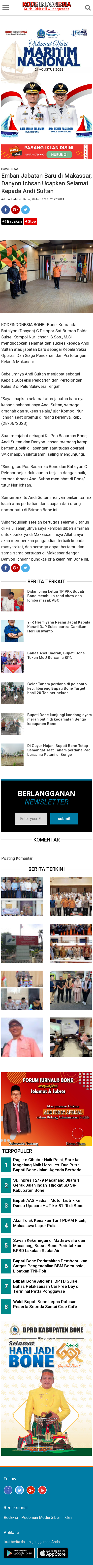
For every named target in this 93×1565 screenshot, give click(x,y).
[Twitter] (25, 209)
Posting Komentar (16, 858)
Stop (31, 221)
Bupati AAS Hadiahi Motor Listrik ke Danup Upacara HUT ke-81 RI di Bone (48, 1203)
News (14, 169)
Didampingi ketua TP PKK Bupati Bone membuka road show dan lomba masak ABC (55, 596)
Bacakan (14, 221)
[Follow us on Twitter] (19, 1490)
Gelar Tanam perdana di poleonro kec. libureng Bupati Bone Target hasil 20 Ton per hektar (57, 688)
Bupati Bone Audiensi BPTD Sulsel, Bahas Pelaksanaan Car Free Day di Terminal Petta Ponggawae (46, 1286)
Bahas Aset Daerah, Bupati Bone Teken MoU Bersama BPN (56, 655)
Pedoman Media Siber (40, 1517)
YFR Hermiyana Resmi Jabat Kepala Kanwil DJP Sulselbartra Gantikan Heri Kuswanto (58, 626)
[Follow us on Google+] (31, 1490)
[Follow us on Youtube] (42, 1490)
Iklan (67, 1517)
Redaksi (11, 1517)
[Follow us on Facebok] (8, 1490)
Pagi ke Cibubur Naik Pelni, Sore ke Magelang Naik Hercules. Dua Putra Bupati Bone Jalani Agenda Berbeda (47, 1164)
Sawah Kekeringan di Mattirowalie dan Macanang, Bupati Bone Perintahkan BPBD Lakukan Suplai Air (49, 1245)
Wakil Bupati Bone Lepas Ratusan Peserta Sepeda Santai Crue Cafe (45, 1304)
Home (5, 169)
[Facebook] (5, 209)
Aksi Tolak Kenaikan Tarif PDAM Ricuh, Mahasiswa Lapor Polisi (49, 1223)
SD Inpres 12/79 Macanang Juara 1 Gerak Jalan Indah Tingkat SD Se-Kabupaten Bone (46, 1185)
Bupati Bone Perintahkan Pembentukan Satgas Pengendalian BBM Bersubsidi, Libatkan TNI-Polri (50, 1265)
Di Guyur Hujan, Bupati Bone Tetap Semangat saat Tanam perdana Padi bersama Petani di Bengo (59, 750)
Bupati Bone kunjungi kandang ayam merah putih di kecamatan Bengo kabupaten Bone (59, 719)
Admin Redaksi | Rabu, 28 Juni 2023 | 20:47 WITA (32, 199)
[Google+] (15, 209)
